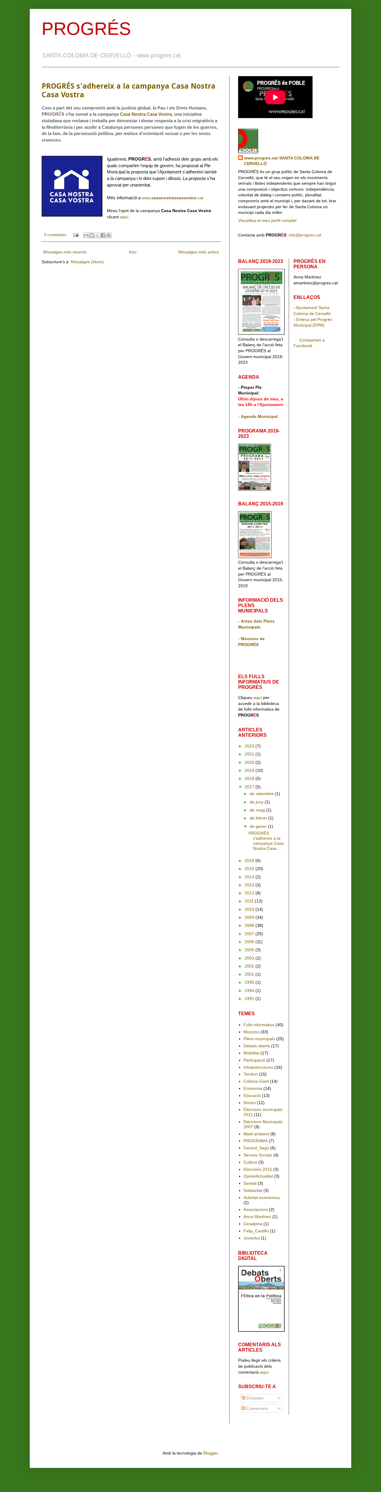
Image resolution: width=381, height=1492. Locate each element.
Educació (252, 1095)
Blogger (210, 1453)
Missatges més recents (65, 252)
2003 (250, 958)
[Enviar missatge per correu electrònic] (75, 235)
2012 (250, 893)
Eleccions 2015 (257, 1169)
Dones (249, 1102)
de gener (259, 826)
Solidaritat (252, 1190)
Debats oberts (256, 1045)
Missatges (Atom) (87, 261)
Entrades (254, 1398)
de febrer (259, 818)
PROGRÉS (86, 29)
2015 (250, 868)
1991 (250, 998)
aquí (124, 216)
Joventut (251, 1238)
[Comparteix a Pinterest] (109, 235)
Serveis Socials (257, 1155)
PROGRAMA (255, 1140)
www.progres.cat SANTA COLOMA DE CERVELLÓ (281, 161)
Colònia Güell (256, 1081)
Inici (132, 252)
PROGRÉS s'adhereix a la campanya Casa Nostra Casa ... (266, 840)
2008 (250, 925)
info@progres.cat (305, 235)
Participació (254, 1060)
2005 (250, 949)
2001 (250, 974)
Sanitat (250, 1183)
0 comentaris (55, 235)
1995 (250, 982)
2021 (250, 754)
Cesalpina (252, 1223)
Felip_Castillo (256, 1230)
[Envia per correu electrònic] (86, 235)
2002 (250, 966)
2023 (250, 746)
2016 (250, 860)
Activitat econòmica (261, 1197)
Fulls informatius (258, 1024)
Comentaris (256, 1408)
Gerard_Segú (256, 1147)
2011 (250, 901)
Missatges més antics (198, 252)
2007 (250, 933)
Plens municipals (259, 1038)
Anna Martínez (257, 1216)
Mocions (251, 1031)
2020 (250, 762)
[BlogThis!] (92, 235)
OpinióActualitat (258, 1176)
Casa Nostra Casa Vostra (146, 114)
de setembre (262, 793)
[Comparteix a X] (97, 235)
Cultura (250, 1162)
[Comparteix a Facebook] (103, 235)
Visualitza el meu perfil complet (267, 220)
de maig (258, 810)
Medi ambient (256, 1133)
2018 (250, 778)
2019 (250, 770)
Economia (252, 1088)
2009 (250, 917)
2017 (250, 786)
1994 (250, 990)
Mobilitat (251, 1053)
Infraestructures (258, 1067)
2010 (250, 909)
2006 (250, 941)
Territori (250, 1074)
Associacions (255, 1209)
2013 (250, 885)
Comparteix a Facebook (309, 343)
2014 (250, 876)
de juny (257, 802)
